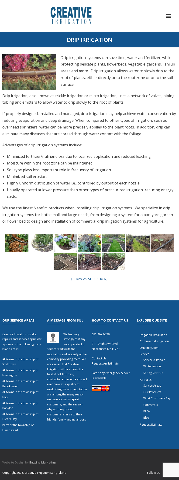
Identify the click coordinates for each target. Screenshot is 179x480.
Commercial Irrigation (154, 341)
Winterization (152, 366)
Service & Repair (154, 360)
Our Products (152, 392)
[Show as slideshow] (89, 279)
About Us (146, 380)
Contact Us (99, 358)
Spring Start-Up (153, 373)
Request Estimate (151, 425)
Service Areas (152, 386)
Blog (146, 418)
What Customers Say (156, 398)
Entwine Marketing (42, 462)
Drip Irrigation (149, 348)
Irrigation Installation (153, 335)
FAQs (146, 411)
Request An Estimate (105, 363)
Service (144, 354)
